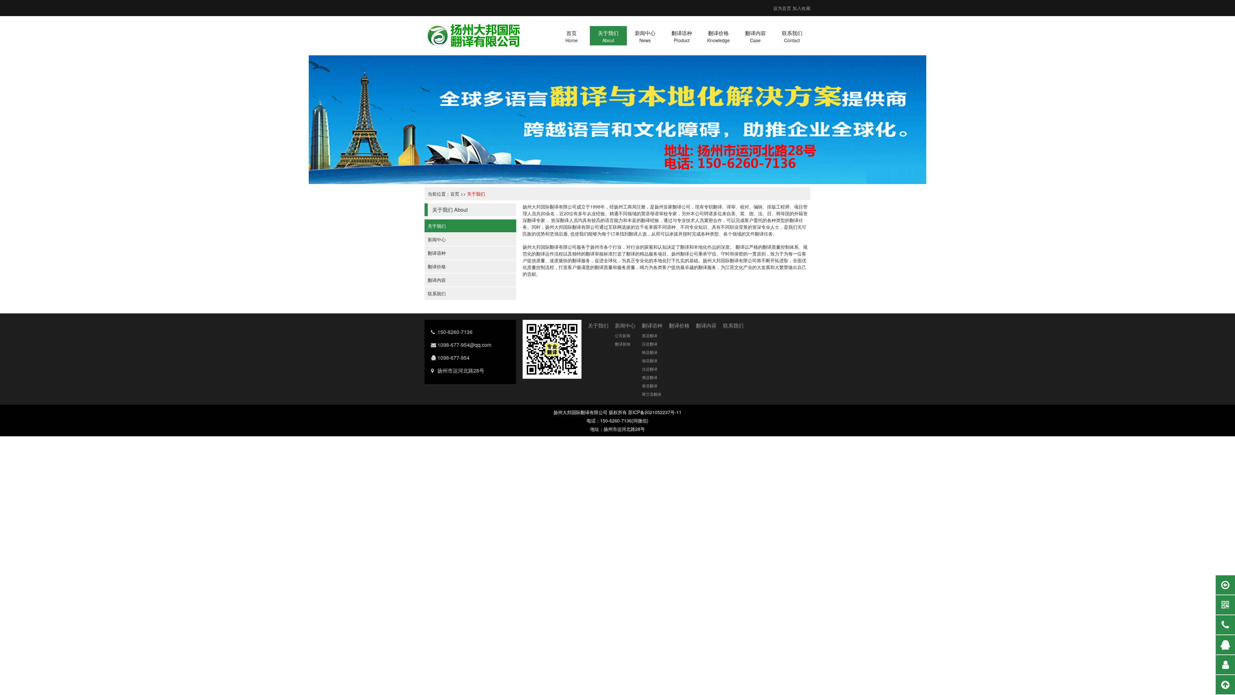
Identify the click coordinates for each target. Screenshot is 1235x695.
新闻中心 (437, 239)
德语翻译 (649, 360)
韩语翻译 (649, 352)
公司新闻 (622, 335)
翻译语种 (437, 253)
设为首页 (782, 8)
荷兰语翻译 (651, 394)
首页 (454, 193)
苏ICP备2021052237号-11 (655, 412)
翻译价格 (437, 266)
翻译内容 (437, 280)
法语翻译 (649, 369)
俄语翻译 (649, 377)
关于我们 (476, 193)
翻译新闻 (622, 344)
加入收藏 (801, 8)
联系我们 (437, 293)
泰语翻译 (649, 385)
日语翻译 (649, 344)
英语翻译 (649, 335)
